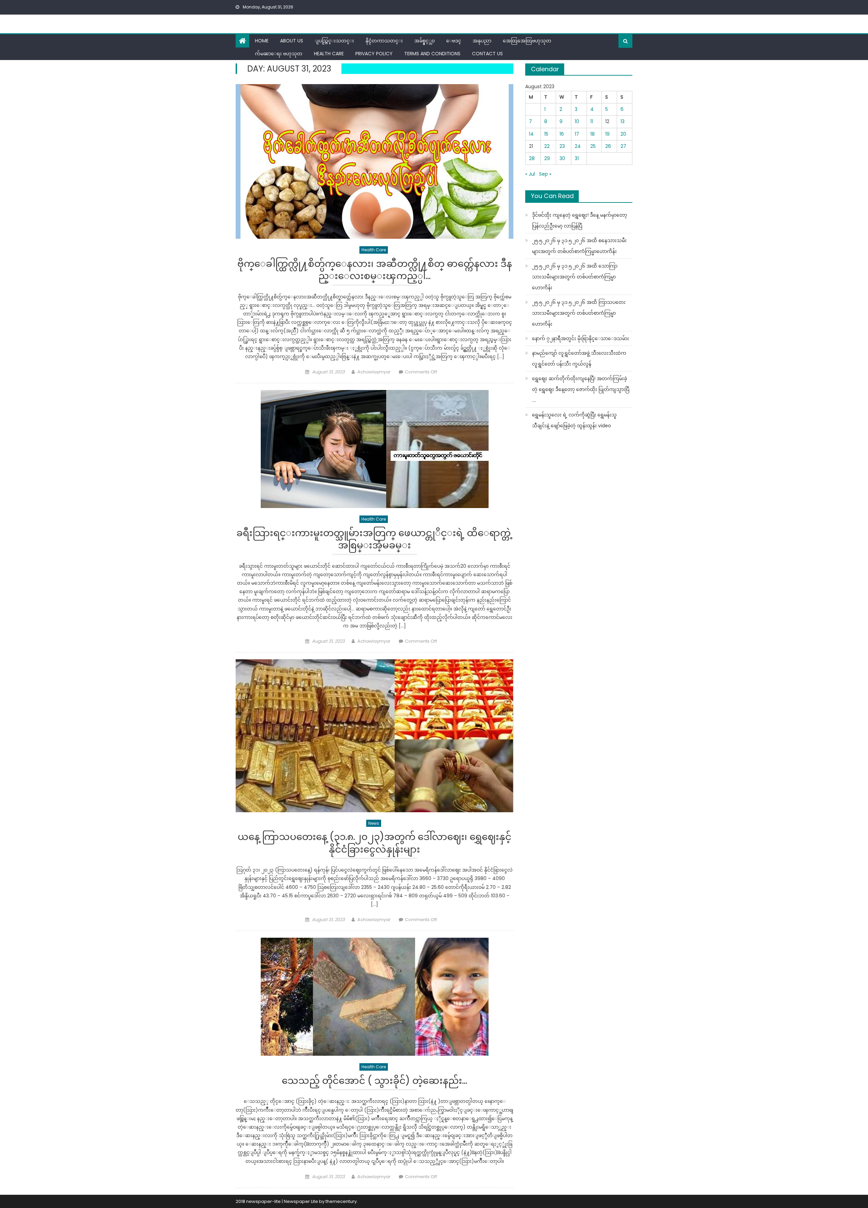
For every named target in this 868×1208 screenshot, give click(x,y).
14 (531, 134)
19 (607, 134)
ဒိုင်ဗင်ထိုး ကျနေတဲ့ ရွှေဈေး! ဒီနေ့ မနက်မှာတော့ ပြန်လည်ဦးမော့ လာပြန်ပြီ (579, 220)
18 (592, 134)
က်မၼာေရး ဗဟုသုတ (278, 53)
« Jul (530, 174)
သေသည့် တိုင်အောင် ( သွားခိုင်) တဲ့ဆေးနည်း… (374, 1081)
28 (532, 158)
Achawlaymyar (374, 372)
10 (577, 121)
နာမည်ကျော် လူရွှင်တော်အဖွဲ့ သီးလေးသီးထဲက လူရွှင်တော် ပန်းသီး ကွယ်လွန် (579, 358)
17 (577, 134)
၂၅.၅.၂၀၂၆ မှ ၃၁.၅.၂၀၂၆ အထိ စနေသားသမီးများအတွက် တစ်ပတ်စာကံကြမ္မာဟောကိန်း (579, 246)
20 (623, 134)
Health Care (329, 53)
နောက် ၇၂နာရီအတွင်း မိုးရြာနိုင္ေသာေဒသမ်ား (580, 338)
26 (608, 146)
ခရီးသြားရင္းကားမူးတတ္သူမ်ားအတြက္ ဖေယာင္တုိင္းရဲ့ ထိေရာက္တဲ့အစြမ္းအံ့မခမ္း (374, 539)
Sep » (545, 174)
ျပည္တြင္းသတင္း (334, 40)
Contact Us (487, 53)
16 (561, 134)
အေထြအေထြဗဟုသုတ (527, 40)
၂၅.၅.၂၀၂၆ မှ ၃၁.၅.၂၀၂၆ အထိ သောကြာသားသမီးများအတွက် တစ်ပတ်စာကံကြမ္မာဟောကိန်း (574, 276)
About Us (291, 40)
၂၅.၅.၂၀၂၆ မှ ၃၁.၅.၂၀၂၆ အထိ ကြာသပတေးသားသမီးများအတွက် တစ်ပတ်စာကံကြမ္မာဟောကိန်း (579, 313)
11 (591, 121)
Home (262, 40)
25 (593, 146)
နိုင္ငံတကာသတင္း (384, 40)
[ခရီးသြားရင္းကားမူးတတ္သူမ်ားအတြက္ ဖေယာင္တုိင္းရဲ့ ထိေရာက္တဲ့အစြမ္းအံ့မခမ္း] (374, 449)
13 (622, 121)
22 (547, 146)
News (373, 823)
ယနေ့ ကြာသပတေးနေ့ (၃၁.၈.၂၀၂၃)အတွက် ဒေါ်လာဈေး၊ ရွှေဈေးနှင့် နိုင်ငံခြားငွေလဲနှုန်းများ (374, 843)
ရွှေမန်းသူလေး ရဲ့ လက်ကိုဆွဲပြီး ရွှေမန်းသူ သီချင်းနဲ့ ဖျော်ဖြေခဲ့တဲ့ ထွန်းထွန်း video (574, 420)
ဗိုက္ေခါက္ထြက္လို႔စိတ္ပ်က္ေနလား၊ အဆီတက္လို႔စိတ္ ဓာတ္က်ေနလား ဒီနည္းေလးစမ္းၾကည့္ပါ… (374, 270)
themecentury (341, 1201)
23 (562, 146)
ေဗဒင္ (453, 40)
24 (578, 146)
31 (577, 158)
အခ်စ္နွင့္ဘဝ (424, 40)
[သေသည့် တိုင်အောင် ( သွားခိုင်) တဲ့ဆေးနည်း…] (374, 997)
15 (546, 134)
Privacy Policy (374, 53)
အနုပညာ (482, 40)
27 (623, 146)
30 (562, 158)
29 (547, 158)
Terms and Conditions (432, 53)
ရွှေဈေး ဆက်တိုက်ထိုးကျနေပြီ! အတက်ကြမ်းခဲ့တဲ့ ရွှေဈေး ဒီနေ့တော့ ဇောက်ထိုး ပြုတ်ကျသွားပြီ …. (580, 389)
